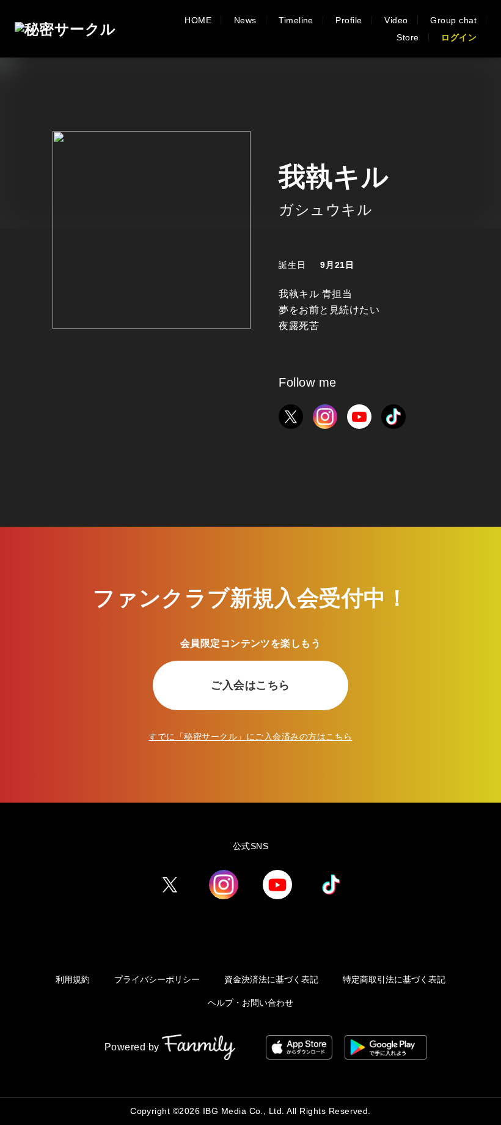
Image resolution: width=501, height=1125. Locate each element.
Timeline (296, 20)
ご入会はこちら (250, 685)
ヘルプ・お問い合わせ (250, 1003)
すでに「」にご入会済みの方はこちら (250, 736)
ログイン (459, 37)
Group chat (453, 20)
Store (408, 37)
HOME (198, 20)
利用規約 (73, 979)
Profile (348, 20)
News (245, 20)
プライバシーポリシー (157, 979)
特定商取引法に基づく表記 (394, 979)
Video (396, 20)
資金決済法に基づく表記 (271, 979)
